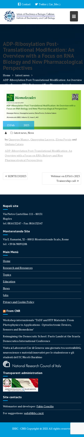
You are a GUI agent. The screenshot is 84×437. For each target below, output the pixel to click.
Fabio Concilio (45, 406)
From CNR (13, 311)
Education (9, 281)
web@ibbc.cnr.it (34, 413)
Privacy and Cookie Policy (18, 302)
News (31, 133)
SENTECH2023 (17, 176)
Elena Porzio (63, 139)
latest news (20, 133)
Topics (7, 274)
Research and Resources (18, 268)
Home (6, 261)
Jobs (5, 295)
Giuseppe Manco (18, 139)
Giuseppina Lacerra (42, 139)
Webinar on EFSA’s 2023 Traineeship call (65, 178)
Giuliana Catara (14, 144)
